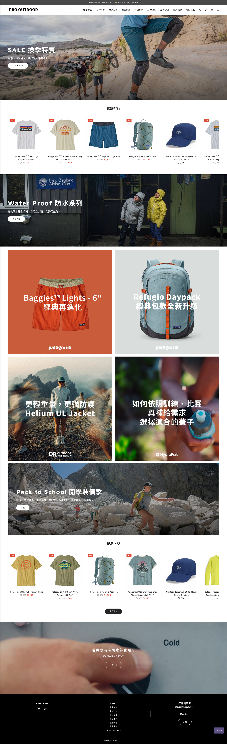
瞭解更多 (16, 219)
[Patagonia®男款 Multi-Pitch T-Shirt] (26, 570)
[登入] (206, 10)
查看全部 (113, 611)
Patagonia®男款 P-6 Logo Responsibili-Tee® (26, 158)
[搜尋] (200, 10)
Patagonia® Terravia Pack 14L (142, 156)
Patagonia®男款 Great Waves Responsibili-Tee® (65, 593)
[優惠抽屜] (212, 10)
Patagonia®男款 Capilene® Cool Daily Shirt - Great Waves (65, 158)
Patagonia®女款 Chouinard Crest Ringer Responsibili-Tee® (142, 593)
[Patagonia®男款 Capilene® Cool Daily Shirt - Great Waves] (65, 135)
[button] (11, 141)
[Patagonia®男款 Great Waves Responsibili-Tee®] (65, 570)
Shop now (17, 66)
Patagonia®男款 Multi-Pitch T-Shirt (26, 592)
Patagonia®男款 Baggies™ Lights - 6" (103, 156)
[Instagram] (45, 709)
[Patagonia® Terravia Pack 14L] (143, 135)
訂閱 (185, 722)
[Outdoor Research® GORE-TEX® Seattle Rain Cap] (181, 135)
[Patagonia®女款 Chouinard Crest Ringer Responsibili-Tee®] (143, 570)
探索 (23, 508)
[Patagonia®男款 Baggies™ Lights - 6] (104, 135)
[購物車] (218, 10)
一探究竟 (113, 665)
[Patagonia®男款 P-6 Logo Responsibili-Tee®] (26, 135)
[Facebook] (39, 709)
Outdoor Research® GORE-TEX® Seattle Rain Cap (181, 158)
